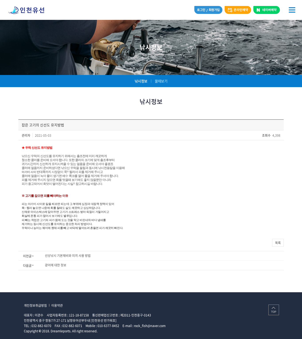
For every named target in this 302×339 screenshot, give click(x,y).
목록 (278, 242)
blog (131, 331)
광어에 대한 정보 (55, 265)
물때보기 (161, 81)
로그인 (201, 10)
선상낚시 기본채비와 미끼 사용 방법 (68, 255)
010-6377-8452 (108, 325)
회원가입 (214, 10)
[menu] (292, 10)
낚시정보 (141, 81)
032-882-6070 (41, 325)
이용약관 (57, 305)
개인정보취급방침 (35, 305)
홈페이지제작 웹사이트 (113, 331)
